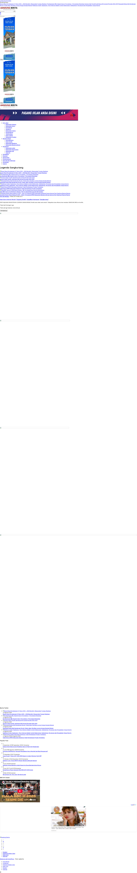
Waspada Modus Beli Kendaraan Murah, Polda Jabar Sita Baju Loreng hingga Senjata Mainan (25, 182)
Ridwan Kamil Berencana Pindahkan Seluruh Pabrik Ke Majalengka (21, 746)
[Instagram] (3, 843)
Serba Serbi (6, 157)
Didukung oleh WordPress (7, 859)
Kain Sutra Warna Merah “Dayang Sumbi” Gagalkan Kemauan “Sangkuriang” (24, 199)
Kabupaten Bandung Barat (13, 145)
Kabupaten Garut (10, 126)
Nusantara (6, 146)
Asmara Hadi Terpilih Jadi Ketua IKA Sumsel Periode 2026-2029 (101, 4)
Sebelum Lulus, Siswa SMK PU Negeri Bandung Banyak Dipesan (20, 760)
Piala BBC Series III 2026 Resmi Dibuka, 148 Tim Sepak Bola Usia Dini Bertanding (21, 191)
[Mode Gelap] (0, 13)
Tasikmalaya (9, 134)
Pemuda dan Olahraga (9, 160)
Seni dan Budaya (4, 196)
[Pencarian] (0, 14)
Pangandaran (9, 132)
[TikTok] (3, 848)
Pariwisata (6, 162)
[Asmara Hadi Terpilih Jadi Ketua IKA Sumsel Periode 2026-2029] (17, 177)
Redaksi (5, 852)
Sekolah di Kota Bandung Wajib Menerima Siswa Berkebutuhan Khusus (22, 765)
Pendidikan (6, 154)
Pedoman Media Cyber (9, 853)
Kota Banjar (9, 127)
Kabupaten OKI (10, 151)
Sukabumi (8, 129)
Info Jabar (5, 123)
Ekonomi (5, 156)
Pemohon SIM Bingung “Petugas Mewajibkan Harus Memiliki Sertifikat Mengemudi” (25, 751)
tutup (2, 59)
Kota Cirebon (9, 135)
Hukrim (5, 164)
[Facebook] (3, 840)
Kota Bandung (9, 140)
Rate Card (5, 855)
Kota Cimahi (9, 142)
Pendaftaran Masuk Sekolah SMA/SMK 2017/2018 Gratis (18, 770)
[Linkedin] (3, 845)
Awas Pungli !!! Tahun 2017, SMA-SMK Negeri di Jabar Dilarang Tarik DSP (22, 756)
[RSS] (3, 849)
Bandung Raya (7, 138)
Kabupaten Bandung (11, 143)
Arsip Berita (6, 861)
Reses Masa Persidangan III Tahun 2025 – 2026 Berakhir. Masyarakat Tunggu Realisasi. (23, 4)
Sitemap (5, 856)
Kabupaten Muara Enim (12, 149)
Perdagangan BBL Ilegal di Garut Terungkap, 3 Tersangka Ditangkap (65, 4)
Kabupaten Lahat (10, 148)
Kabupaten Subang (11, 124)
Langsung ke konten (5, 1)
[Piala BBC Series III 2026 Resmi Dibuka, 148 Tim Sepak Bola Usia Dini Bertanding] (22, 190)
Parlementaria (7, 159)
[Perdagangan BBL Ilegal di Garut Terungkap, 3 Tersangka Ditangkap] (19, 174)
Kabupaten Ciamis (11, 131)
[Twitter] (3, 841)
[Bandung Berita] (9, 10)
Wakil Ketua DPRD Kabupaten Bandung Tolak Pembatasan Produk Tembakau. (21, 188)
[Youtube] (3, 846)
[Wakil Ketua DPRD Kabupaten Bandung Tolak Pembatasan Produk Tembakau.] (21, 187)
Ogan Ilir (8, 153)
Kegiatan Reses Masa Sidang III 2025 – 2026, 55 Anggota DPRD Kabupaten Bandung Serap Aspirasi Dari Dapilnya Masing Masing (35, 195)
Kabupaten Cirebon (11, 137)
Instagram (5, 863)
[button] (14, 11)
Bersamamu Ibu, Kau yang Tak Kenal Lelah (14, 774)
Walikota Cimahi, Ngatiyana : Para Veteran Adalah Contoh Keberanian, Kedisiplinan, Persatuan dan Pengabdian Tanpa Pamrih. (66, 5)
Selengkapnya (4, 210)
